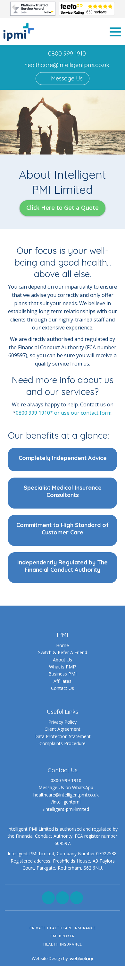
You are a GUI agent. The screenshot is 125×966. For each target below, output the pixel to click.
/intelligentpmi (65, 802)
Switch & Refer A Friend (62, 652)
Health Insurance (62, 944)
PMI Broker (62, 935)
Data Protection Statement (62, 736)
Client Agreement (62, 729)
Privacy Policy (62, 722)
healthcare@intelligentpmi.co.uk (66, 65)
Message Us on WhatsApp (65, 787)
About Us (62, 660)
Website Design (47, 958)
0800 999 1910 (67, 53)
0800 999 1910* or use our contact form (64, 412)
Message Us (66, 78)
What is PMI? (62, 667)
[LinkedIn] (62, 897)
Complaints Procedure (62, 743)
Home (62, 645)
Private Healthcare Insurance (62, 927)
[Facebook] (48, 897)
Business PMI (62, 674)
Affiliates (62, 681)
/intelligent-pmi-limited (66, 809)
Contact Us (62, 688)
